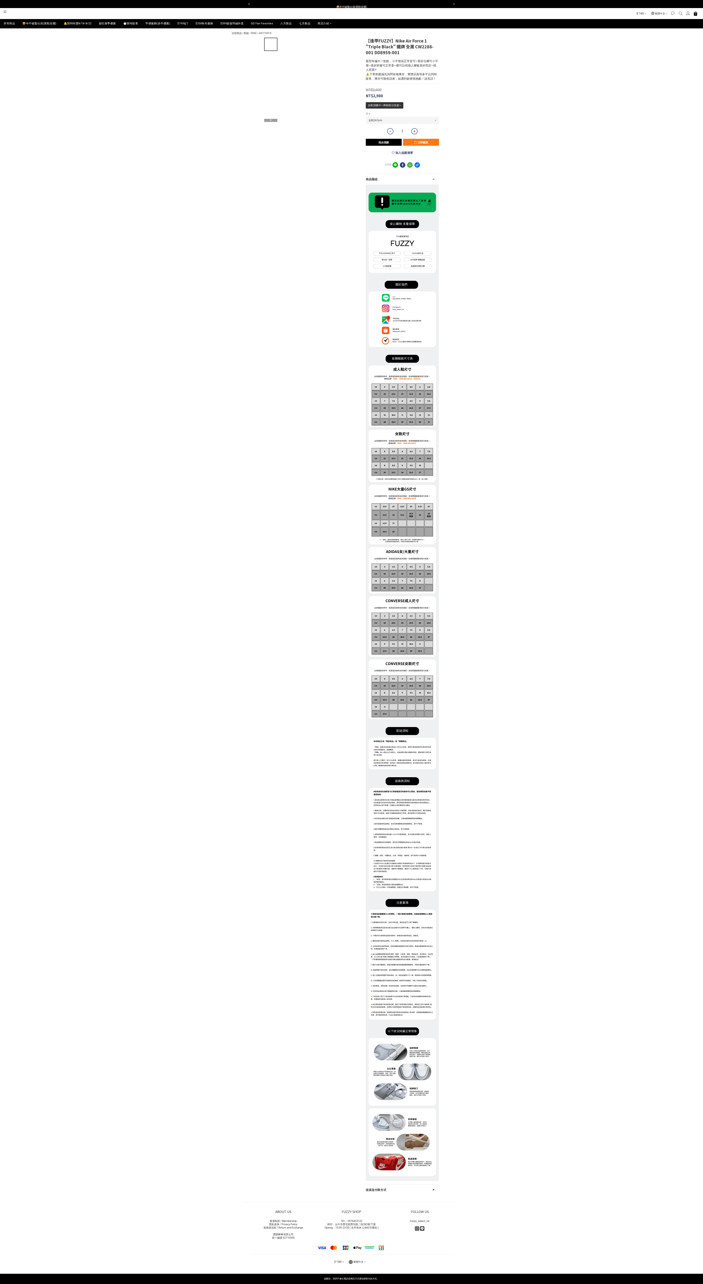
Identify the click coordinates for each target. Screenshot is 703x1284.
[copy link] (417, 165)
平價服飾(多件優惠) (157, 23)
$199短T (182, 23)
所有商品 (9, 23)
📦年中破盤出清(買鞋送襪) (39, 23)
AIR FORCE (265, 33)
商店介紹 (323, 23)
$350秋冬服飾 (204, 23)
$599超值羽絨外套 (232, 23)
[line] (395, 165)
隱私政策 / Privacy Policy (283, 1224)
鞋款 (246, 33)
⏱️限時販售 (130, 23)
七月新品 (304, 23)
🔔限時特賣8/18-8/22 (78, 23)
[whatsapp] (410, 165)
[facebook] (402, 165)
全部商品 (237, 33)
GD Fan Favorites (262, 23)
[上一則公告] (249, 4)
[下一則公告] (454, 4)
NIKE (254, 33)
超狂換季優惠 (107, 23)
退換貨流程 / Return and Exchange (283, 1227)
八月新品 (286, 23)
